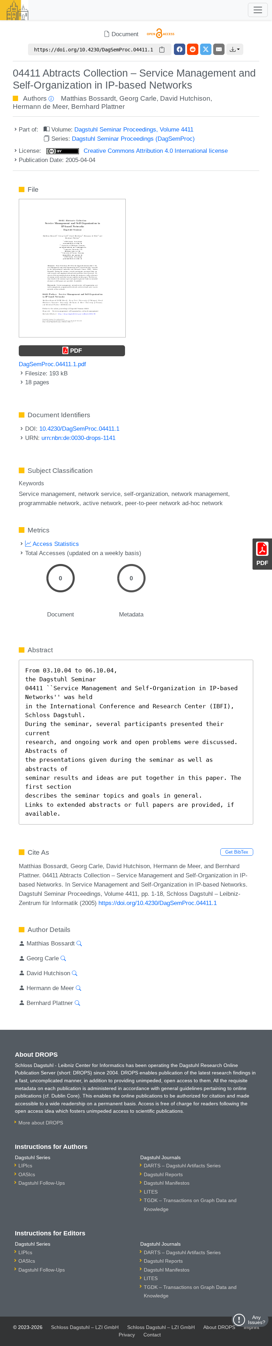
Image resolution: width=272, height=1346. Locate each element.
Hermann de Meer (40, 106)
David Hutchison (185, 98)
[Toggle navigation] (258, 10)
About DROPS (219, 1327)
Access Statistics (55, 543)
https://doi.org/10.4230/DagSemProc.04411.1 (157, 902)
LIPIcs (25, 1165)
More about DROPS (40, 1123)
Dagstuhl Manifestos (166, 1183)
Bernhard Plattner (98, 106)
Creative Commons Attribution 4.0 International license (155, 150)
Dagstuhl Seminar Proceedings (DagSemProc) (133, 138)
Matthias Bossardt (88, 98)
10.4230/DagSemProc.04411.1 (79, 428)
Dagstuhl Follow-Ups (41, 1183)
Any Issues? (256, 1319)
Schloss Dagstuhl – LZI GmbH (85, 1327)
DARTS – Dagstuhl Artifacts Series (182, 1165)
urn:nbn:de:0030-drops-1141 (78, 437)
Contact (152, 1334)
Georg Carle (138, 98)
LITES (151, 1192)
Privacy (127, 1334)
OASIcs (26, 1174)
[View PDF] (72, 267)
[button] (234, 49)
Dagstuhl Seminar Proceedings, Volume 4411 (133, 129)
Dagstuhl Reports (163, 1174)
